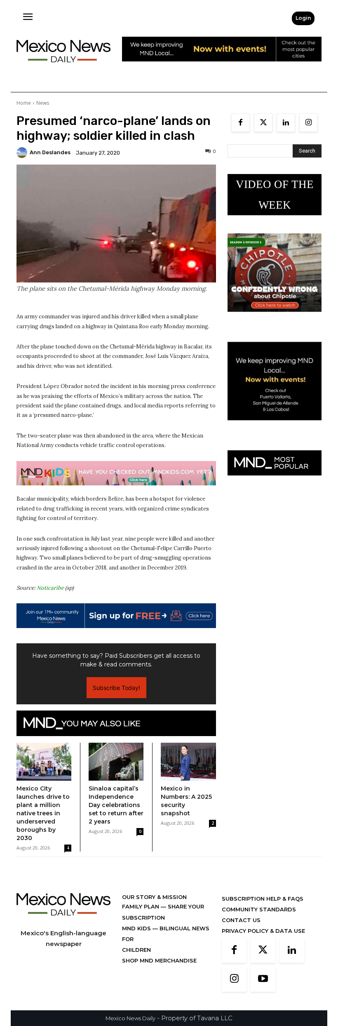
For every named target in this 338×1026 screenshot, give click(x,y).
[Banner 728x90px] (116, 473)
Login (303, 18)
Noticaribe (50, 587)
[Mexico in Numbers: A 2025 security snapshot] (188, 762)
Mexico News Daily (130, 1018)
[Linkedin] (286, 122)
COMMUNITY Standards (259, 909)
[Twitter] (263, 122)
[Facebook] (240, 122)
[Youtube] (263, 979)
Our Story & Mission (154, 897)
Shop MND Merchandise (159, 960)
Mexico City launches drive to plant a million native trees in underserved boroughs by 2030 (43, 813)
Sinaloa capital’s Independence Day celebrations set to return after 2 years (116, 805)
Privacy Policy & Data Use (263, 930)
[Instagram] (308, 122)
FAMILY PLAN (141, 906)
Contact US (241, 920)
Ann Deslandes (50, 152)
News (42, 102)
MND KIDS (137, 928)
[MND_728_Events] (222, 68)
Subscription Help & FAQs (262, 898)
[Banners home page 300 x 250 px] (275, 318)
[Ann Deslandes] (23, 152)
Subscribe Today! (116, 687)
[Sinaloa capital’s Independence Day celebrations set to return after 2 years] (116, 762)
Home (23, 102)
